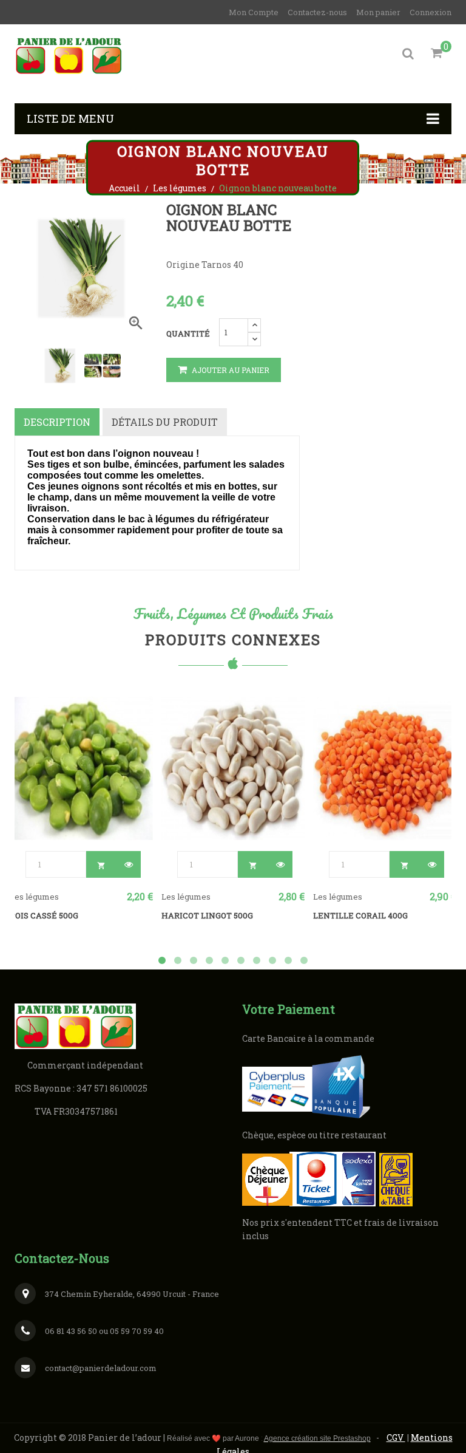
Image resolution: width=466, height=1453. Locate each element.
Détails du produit (165, 421)
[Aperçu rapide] (127, 864)
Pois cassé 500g (44, 915)
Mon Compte (254, 12)
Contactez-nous (317, 12)
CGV (396, 1437)
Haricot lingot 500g (207, 915)
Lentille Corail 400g (360, 915)
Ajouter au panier (229, 370)
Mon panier (378, 12)
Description (57, 421)
